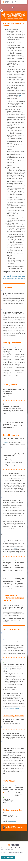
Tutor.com (5, 668)
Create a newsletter (7, 857)
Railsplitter (6, 442)
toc (2, 11)
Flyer (20, 95)
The (22, 441)
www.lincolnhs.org (11, 821)
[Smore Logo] (6, 2)
